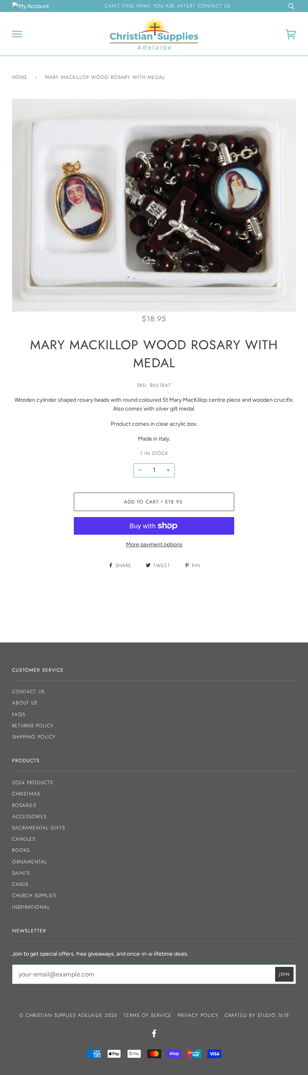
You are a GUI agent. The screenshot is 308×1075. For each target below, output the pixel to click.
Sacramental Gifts (38, 827)
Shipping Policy (34, 737)
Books (21, 850)
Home (20, 77)
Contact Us (28, 691)
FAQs (18, 714)
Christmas (26, 793)
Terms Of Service (148, 1015)
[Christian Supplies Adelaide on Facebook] (154, 1035)
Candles (23, 839)
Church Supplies (34, 895)
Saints (21, 873)
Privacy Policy (198, 1015)
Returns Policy (33, 725)
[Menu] (17, 34)
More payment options (154, 544)
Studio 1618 (273, 1015)
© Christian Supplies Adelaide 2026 (68, 1015)
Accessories (29, 816)
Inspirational (31, 907)
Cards (20, 884)
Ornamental (29, 862)
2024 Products (32, 782)
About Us (24, 703)
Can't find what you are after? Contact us (167, 6)
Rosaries (24, 805)
